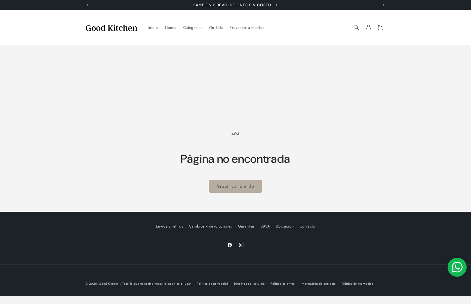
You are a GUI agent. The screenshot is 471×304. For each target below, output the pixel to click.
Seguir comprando (235, 186)
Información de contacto (318, 283)
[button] (357, 27)
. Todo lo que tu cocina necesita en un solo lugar (155, 283)
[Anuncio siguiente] (384, 5)
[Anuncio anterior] (87, 5)
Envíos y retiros (169, 226)
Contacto (307, 226)
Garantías (246, 226)
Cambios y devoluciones (210, 226)
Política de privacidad (212, 283)
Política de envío (282, 283)
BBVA (265, 226)
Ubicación (285, 226)
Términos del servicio (249, 283)
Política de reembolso (357, 283)
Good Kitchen (109, 283)
